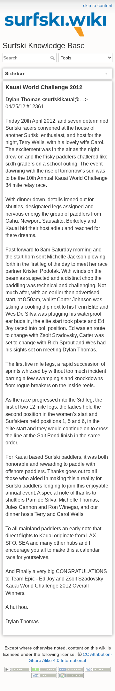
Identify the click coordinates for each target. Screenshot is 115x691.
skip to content (97, 5)
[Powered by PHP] (71, 669)
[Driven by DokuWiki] (71, 675)
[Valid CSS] (44, 675)
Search (53, 58)
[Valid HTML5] (98, 669)
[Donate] (44, 669)
